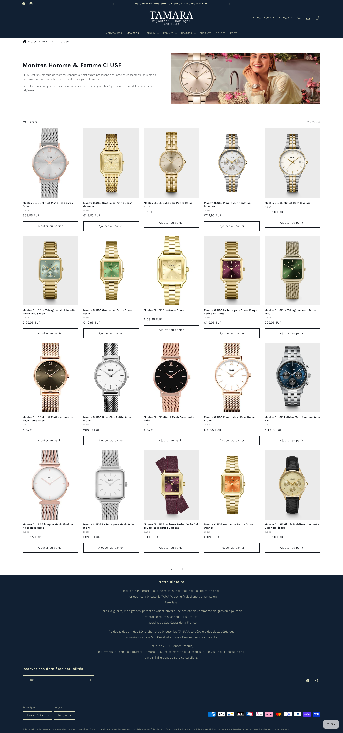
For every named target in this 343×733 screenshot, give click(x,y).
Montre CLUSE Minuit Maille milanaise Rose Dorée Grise (48, 419)
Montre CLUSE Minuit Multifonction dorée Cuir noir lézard (292, 526)
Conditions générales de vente (235, 729)
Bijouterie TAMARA (40, 729)
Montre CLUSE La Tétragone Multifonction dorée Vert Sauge (50, 312)
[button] (134, 33)
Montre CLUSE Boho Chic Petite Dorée (168, 202)
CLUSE (65, 42)
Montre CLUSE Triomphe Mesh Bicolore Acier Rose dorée (48, 526)
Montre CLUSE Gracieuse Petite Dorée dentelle (107, 204)
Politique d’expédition (205, 729)
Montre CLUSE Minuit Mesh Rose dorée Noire (169, 419)
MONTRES (49, 42)
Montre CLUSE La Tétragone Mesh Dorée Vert (291, 312)
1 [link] (160, 569)
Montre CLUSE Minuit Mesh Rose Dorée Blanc (229, 419)
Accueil (32, 42)
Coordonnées (282, 729)
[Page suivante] (182, 569)
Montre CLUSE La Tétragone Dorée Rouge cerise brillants (230, 312)
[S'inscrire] (89, 680)
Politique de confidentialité (148, 729)
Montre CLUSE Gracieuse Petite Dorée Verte (107, 312)
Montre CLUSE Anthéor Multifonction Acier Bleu (292, 419)
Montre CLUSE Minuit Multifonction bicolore (227, 204)
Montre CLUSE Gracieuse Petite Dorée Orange (228, 526)
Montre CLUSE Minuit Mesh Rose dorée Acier (48, 204)
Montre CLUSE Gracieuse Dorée (164, 310)
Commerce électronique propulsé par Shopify (74, 729)
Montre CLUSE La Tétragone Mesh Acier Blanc (108, 526)
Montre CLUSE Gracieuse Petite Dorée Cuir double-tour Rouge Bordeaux (171, 526)
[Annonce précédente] (113, 4)
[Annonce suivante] (229, 4)
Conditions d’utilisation (178, 729)
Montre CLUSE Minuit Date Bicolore (288, 202)
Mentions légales (262, 729)
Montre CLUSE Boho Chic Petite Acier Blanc (107, 419)
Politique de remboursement (116, 729)
